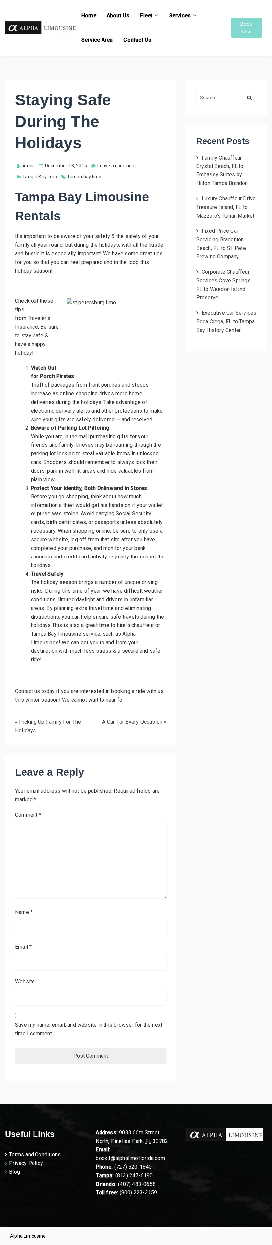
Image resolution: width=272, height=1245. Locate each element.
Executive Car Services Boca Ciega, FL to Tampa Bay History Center (226, 321)
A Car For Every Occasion (132, 722)
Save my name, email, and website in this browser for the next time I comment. (88, 1029)
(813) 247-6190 (134, 1175)
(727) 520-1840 (133, 1167)
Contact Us (137, 40)
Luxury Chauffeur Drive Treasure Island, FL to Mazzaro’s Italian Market (226, 207)
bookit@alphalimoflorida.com (130, 1158)
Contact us (27, 691)
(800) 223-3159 (138, 1192)
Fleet (146, 15)
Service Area (97, 40)
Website (25, 981)
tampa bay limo (84, 176)
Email (23, 947)
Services (180, 15)
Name (24, 912)
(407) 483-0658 (137, 1184)
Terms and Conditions (35, 1154)
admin (28, 165)
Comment (28, 815)
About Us (118, 15)
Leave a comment (116, 165)
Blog (14, 1172)
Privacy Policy (26, 1163)
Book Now (246, 28)
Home (88, 15)
